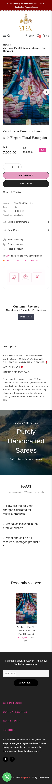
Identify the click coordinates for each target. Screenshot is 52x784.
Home (6, 45)
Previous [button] (5, 92)
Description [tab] (9, 346)
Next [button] (46, 92)
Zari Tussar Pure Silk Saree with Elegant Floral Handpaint (26, 630)
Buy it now (26, 184)
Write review (26, 317)
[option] (26, 90)
